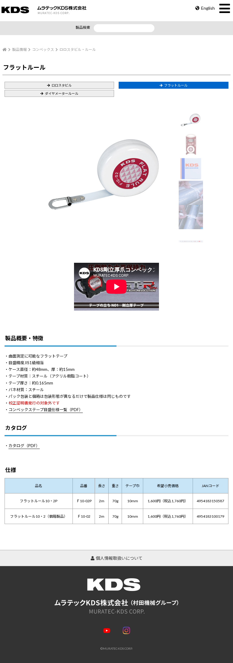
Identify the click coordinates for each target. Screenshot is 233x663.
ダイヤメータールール (61, 93)
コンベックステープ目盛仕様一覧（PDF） (45, 409)
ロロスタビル (62, 85)
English (208, 8)
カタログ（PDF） (24, 445)
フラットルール (175, 85)
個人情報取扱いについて (119, 558)
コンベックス (43, 49)
